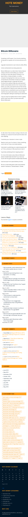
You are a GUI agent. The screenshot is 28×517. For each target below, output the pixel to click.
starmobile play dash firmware (12, 452)
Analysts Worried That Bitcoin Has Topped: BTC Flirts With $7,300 (14, 285)
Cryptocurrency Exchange (16, 419)
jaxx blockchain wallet (9, 438)
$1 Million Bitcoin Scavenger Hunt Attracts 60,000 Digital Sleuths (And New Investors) (14, 279)
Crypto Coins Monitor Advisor (9, 239)
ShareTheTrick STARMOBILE (9, 247)
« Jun (3, 488)
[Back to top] (25, 514)
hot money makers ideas (10, 434)
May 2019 (5, 372)
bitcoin (5, 403)
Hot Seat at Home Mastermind (10, 237)
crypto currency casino (9, 351)
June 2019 (5, 370)
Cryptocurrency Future (10, 421)
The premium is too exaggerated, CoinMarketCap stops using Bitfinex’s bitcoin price (13, 302)
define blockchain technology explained (13, 423)
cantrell (22, 417)
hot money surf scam (9, 436)
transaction (6, 458)
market (20, 442)
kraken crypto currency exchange (12, 440)
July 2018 (5, 382)
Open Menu (14, 11)
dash (20, 421)
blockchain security (18, 407)
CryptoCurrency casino (9, 356)
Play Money (5, 505)
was (20, 458)
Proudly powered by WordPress (9, 512)
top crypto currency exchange (11, 456)
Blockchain (7, 407)
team (22, 454)
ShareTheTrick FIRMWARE (9, 236)
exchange (6, 425)
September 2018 (7, 378)
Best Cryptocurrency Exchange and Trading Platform (12, 352)
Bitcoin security (7, 405)
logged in (10, 219)
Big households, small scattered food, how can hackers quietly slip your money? (14, 268)
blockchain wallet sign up (10, 417)
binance (5, 399)
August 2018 (6, 380)
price (5, 446)
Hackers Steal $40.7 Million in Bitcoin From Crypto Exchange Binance (14, 290)
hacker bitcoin (15, 425)
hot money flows (8, 430)
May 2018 (5, 387)
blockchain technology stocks (11, 413)
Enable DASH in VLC (7, 234)
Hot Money (5, 497)
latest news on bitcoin (9, 442)
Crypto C (12, 342)
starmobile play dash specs (10, 454)
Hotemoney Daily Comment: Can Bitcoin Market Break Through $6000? (13, 308)
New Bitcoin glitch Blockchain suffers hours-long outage (12, 320)
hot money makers (8, 432)
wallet (14, 458)
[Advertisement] (14, 31)
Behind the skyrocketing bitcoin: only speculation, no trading (12, 273)
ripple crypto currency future (11, 450)
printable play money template (12, 448)
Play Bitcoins (5, 53)
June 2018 (5, 385)
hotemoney (19, 53)
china (5, 419)
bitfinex (16, 405)
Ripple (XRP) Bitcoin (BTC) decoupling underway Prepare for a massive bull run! (13, 334)
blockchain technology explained (12, 411)
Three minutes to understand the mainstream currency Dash (12, 296)
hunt (19, 436)
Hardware (4, 348)
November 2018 (7, 374)
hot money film (14, 428)
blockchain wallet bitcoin (10, 415)
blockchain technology (9, 409)
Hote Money (14, 3)
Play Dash (5, 501)
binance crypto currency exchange (12, 401)
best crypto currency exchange (12, 397)
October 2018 (6, 376)
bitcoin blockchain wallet (17, 403)
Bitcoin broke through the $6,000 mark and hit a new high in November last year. (14, 314)
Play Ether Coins (18, 444)
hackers (5, 428)
